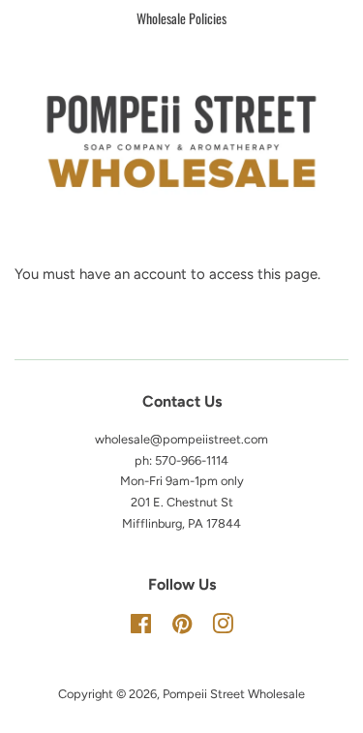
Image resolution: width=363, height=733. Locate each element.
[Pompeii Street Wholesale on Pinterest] (182, 628)
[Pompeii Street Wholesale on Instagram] (222, 628)
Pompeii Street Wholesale (234, 694)
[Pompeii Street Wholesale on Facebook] (141, 628)
